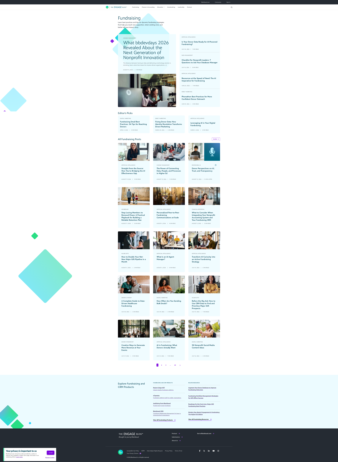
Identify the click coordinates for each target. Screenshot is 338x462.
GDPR (143, 451)
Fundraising (135, 7)
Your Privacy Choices (132, 453)
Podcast (189, 7)
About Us (175, 440)
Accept (51, 452)
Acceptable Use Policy (133, 451)
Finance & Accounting (148, 7)
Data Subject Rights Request (155, 451)
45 (175, 365)
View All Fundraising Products (163, 420)
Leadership (181, 7)
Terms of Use (178, 451)
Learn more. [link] (19, 457)
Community (218, 2)
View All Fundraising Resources (198, 419)
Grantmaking (171, 7)
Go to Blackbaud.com (204, 433)
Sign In (228, 2)
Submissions (176, 437)
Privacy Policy (168, 451)
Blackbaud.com (205, 2)
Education (160, 7)
